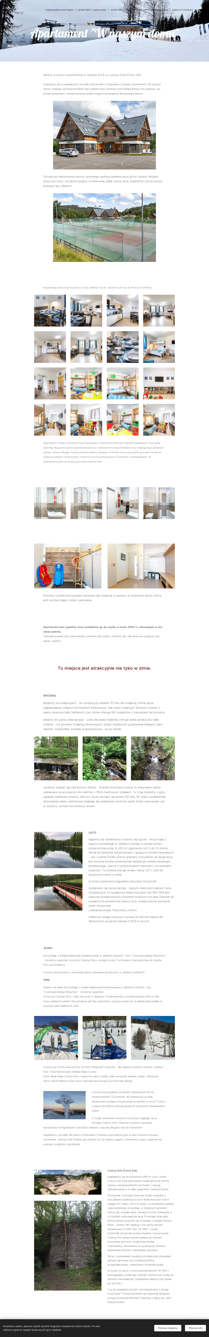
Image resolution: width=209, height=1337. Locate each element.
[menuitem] (60, 10)
